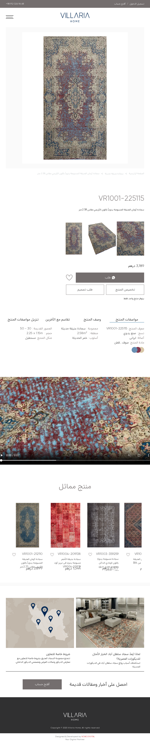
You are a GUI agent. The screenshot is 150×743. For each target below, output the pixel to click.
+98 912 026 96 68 (15, 4)
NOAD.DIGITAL (88, 737)
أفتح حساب (42, 684)
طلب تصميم (85, 289)
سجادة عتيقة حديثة (114, 174)
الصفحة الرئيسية (136, 173)
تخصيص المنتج (125, 289)
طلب (108, 277)
